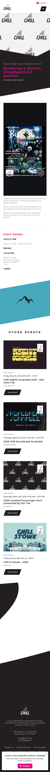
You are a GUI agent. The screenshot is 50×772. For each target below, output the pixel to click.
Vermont (37, 64)
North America (9, 445)
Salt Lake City (9, 386)
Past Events (18, 80)
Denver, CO (8, 506)
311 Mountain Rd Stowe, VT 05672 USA (11, 262)
